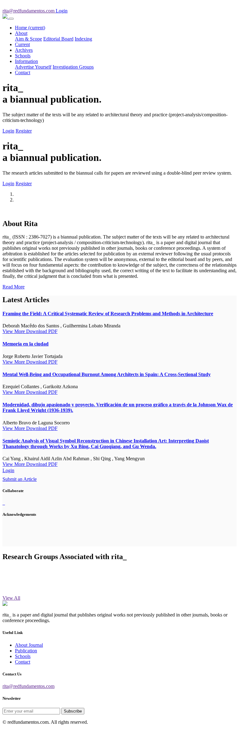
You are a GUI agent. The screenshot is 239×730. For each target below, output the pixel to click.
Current (22, 44)
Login (8, 130)
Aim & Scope (28, 38)
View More (14, 331)
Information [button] (26, 61)
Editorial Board (58, 38)
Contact (22, 72)
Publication (26, 650)
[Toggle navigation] (11, 19)
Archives (24, 50)
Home (30, 27)
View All (11, 598)
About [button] (21, 33)
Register (24, 130)
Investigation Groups (73, 67)
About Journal (29, 645)
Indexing (83, 38)
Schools (22, 55)
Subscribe (73, 711)
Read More (13, 286)
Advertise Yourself (33, 67)
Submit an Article (19, 479)
